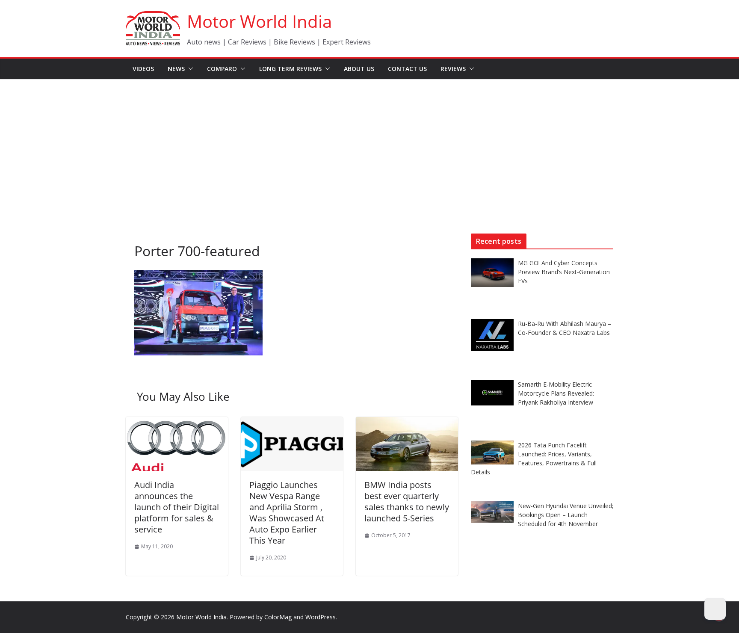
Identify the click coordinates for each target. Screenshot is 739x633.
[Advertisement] (369, 144)
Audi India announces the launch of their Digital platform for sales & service (176, 507)
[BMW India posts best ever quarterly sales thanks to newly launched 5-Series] (407, 423)
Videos (143, 69)
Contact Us (407, 69)
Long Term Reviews (290, 69)
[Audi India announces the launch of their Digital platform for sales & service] (177, 423)
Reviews (453, 69)
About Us (359, 69)
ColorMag (278, 617)
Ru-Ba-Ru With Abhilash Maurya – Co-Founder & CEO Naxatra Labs (564, 328)
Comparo (222, 69)
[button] (189, 69)
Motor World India (259, 21)
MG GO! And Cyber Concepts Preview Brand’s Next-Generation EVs (564, 272)
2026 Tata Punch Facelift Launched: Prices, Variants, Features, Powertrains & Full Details (534, 458)
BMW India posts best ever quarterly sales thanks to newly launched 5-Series (406, 501)
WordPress (320, 617)
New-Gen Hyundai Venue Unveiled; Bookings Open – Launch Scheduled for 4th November (565, 515)
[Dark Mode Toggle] (715, 609)
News (176, 69)
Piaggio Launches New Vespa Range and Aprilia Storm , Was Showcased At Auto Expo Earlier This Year (286, 512)
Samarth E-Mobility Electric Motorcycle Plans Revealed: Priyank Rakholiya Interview (556, 393)
